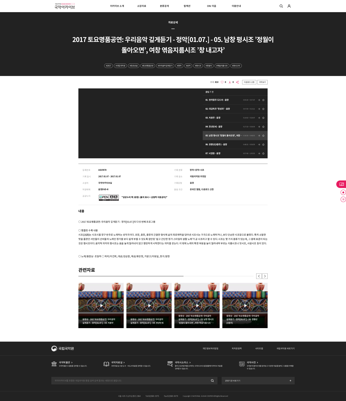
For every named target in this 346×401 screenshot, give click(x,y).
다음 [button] (265, 276)
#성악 (188, 66)
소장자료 (141, 6)
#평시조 (198, 66)
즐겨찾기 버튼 (343, 192)
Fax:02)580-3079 (171, 396)
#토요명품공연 (147, 66)
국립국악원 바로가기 (286, 348)
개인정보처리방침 (210, 348)
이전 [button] (259, 276)
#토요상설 (134, 66)
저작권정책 (237, 348)
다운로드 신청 (249, 82)
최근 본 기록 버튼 (343, 199)
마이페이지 (289, 6)
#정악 (179, 66)
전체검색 (281, 6)
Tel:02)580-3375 (152, 396)
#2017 (108, 66)
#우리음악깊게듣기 (165, 66)
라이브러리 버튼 (341, 184)
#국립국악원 (120, 66)
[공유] (238, 82)
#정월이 (209, 66)
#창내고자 (236, 66)
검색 (212, 380)
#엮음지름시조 (222, 66)
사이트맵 (259, 348)
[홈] (64, 3)
